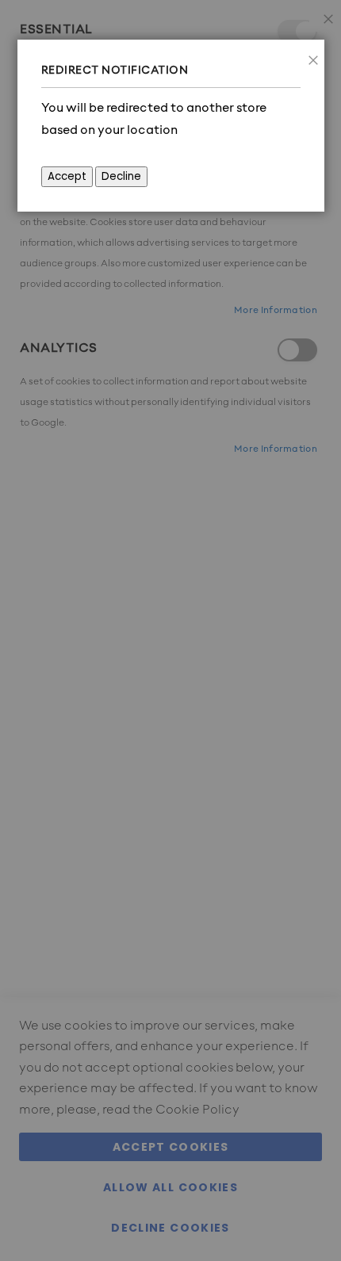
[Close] (308, 55)
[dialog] (170, 630)
